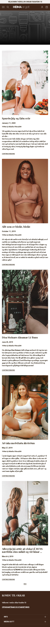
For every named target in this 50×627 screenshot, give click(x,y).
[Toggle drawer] (3, 7)
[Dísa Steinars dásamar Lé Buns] (25, 302)
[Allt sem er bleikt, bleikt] (25, 191)
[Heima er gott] (25, 7)
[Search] (8, 7)
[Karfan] (46, 7)
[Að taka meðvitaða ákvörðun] (25, 407)
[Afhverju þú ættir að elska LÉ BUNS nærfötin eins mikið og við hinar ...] (25, 513)
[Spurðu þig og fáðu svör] (25, 83)
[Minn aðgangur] (42, 7)
